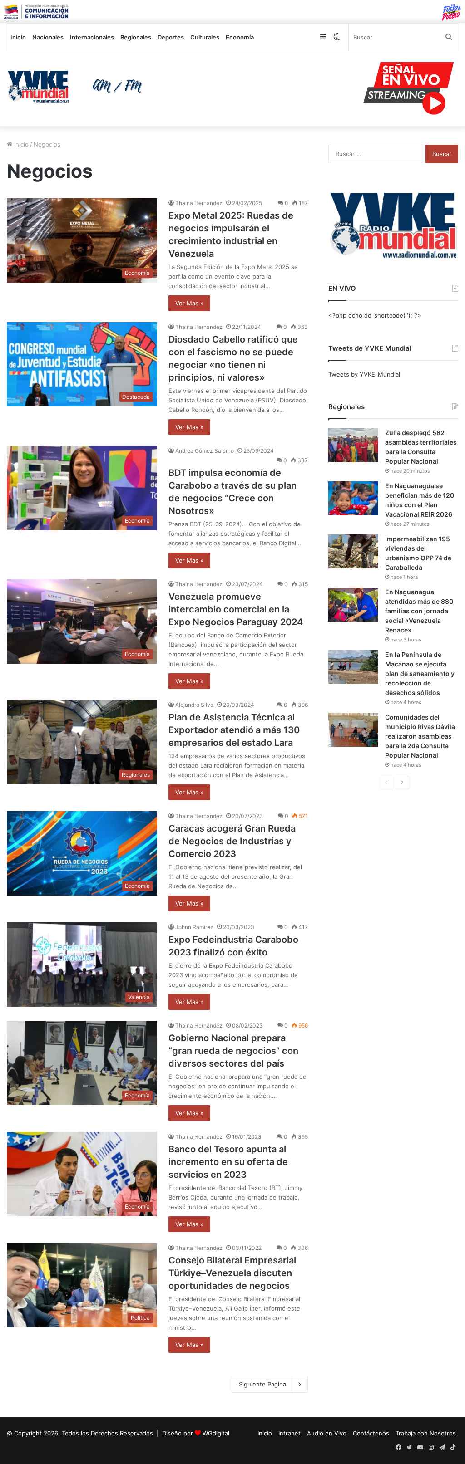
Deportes (171, 37)
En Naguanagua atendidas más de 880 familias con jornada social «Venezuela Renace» (419, 611)
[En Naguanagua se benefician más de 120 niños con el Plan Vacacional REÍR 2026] (353, 498)
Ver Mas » (189, 303)
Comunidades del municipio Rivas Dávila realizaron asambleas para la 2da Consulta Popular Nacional (420, 736)
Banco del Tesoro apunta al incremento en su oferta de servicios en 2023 (228, 1162)
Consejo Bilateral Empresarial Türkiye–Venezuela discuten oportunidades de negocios (232, 1273)
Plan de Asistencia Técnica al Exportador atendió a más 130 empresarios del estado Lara (234, 730)
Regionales (135, 37)
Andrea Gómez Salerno (204, 450)
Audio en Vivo (326, 1433)
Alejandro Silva (194, 704)
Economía (240, 37)
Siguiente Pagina (262, 1384)
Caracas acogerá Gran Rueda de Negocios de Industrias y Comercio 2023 (232, 841)
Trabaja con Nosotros (426, 1433)
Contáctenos (371, 1433)
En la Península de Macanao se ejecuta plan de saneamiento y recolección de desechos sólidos (420, 673)
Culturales (204, 37)
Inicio (18, 37)
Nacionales (48, 37)
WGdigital (216, 1433)
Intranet (289, 1433)
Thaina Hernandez (199, 203)
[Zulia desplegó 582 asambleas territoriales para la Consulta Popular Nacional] (353, 445)
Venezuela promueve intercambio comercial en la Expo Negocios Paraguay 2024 (235, 609)
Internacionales (92, 37)
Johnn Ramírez (194, 927)
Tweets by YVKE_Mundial (364, 374)
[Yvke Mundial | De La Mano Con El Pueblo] (77, 86)
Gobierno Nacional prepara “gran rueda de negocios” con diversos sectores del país (233, 1051)
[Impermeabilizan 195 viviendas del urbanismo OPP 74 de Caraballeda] (353, 551)
